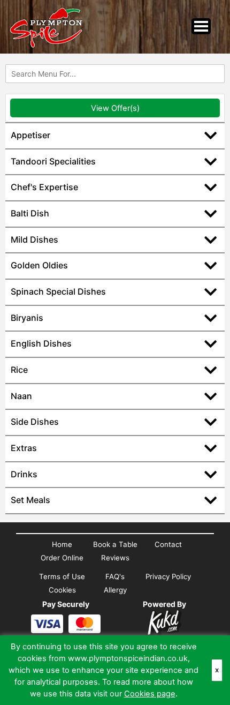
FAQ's (115, 576)
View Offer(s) (115, 108)
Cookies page (149, 694)
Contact (168, 544)
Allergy (115, 590)
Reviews (115, 557)
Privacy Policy (168, 576)
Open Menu (201, 26)
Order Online (62, 557)
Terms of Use (62, 576)
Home (62, 544)
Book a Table (115, 544)
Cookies (62, 590)
